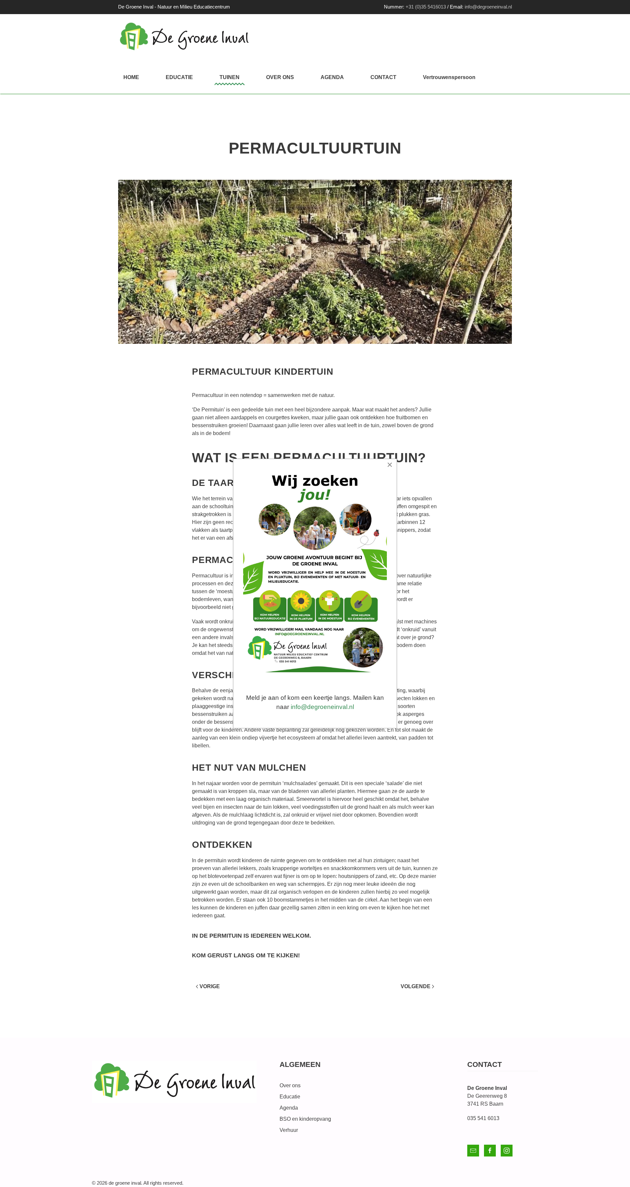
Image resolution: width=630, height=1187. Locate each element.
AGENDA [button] (332, 77)
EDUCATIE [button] (179, 77)
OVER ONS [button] (280, 77)
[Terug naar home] (183, 37)
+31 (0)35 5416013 (426, 7)
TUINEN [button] (230, 77)
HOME (131, 77)
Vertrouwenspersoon (449, 77)
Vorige (210, 986)
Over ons (290, 1085)
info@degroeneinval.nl (488, 7)
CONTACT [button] (383, 77)
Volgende (415, 986)
